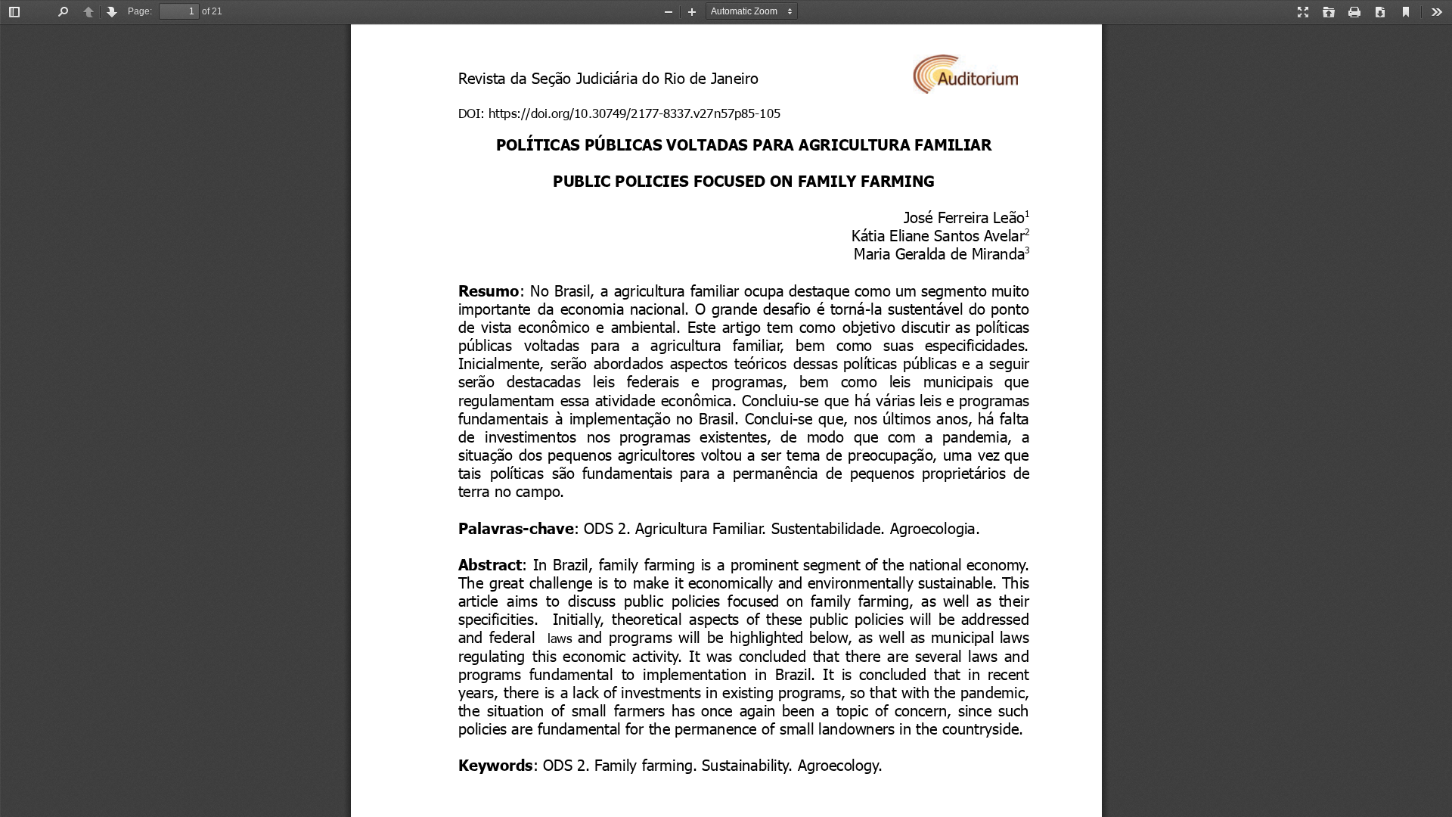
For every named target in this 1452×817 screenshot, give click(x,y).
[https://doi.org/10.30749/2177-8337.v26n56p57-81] (615, 112)
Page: (140, 11)
